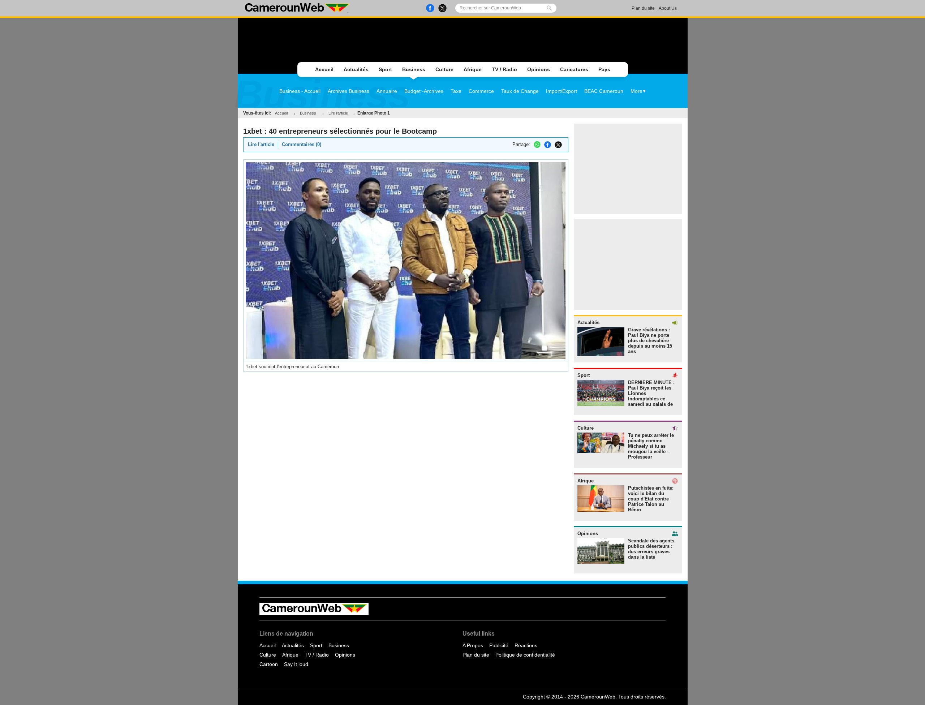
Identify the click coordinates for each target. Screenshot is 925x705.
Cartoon (268, 664)
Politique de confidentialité (525, 655)
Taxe (456, 91)
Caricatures (574, 69)
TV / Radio (504, 69)
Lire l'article (338, 113)
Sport (385, 69)
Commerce (481, 91)
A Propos (472, 645)
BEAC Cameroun (603, 91)
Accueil (324, 69)
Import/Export (561, 91)
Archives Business (348, 91)
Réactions (526, 645)
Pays (604, 69)
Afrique (473, 69)
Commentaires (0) (301, 144)
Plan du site (643, 8)
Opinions (538, 69)
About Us (668, 8)
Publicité (498, 645)
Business (413, 69)
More (636, 91)
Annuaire (387, 91)
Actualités (356, 69)
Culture (444, 69)
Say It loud (296, 664)
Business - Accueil (299, 91)
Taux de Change (520, 91)
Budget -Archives (423, 91)
